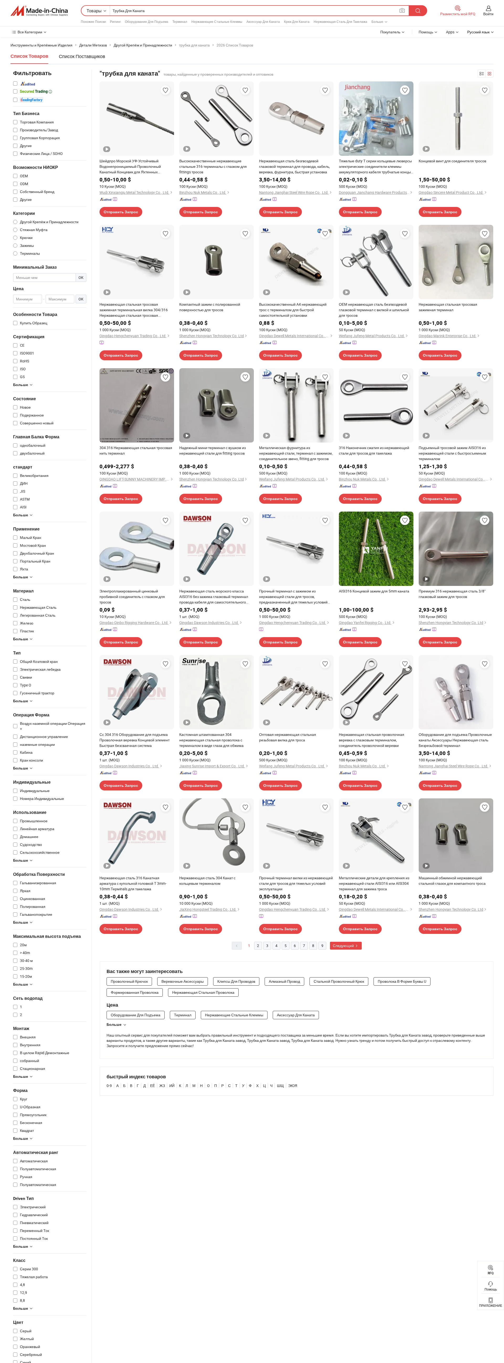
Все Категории (30, 31)
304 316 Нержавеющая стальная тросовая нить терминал (135, 450)
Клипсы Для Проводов (236, 981)
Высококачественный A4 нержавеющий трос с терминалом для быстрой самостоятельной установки (293, 310)
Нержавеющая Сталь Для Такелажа (340, 21)
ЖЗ (162, 1085)
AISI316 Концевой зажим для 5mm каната (374, 591)
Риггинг (115, 21)
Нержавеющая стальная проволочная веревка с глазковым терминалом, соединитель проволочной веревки (371, 740)
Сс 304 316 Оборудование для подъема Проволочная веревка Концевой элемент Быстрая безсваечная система (134, 740)
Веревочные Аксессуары (182, 981)
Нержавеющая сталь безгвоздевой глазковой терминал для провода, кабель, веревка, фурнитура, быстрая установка (294, 166)
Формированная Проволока (135, 992)
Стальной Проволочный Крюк (339, 981)
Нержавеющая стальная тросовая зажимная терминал (448, 307)
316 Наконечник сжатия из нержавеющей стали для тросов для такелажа (374, 450)
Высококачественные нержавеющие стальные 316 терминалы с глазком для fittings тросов (213, 166)
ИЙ (172, 1085)
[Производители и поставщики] (39, 10)
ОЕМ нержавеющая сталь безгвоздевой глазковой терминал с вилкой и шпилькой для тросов (374, 310)
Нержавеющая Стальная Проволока (203, 992)
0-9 (109, 1085)
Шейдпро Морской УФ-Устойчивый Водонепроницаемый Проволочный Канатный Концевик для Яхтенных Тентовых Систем (130, 166)
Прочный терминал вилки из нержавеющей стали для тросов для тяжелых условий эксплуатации (296, 883)
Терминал (179, 21)
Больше (114, 1024)
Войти (488, 13)
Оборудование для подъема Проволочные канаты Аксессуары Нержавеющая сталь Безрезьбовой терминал (455, 740)
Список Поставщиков (82, 56)
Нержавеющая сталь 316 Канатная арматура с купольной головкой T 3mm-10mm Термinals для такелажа (132, 883)
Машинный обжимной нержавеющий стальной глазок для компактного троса (452, 880)
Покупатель (390, 31)
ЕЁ (152, 1085)
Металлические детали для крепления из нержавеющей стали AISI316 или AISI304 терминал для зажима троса (374, 883)
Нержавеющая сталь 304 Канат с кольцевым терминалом (207, 880)
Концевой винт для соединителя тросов (452, 160)
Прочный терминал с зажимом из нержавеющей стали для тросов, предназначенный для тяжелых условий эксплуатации (293, 597)
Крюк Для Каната (296, 21)
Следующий (344, 945)
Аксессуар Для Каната (263, 21)
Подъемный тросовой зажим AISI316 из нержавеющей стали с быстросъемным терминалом (452, 453)
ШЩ (280, 1085)
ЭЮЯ (292, 1085)
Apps (450, 31)
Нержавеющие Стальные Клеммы (216, 21)
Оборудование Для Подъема (146, 21)
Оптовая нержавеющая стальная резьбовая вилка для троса (287, 737)
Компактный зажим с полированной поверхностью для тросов (209, 307)
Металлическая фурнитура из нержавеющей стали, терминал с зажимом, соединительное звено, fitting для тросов (296, 453)
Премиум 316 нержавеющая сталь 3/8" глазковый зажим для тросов (452, 594)
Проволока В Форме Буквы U (402, 981)
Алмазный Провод (284, 981)
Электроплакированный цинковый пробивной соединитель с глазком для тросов (132, 597)
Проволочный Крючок (129, 981)
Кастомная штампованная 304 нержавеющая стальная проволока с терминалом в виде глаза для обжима (211, 740)
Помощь (426, 31)
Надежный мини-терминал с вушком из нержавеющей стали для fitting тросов (212, 450)
